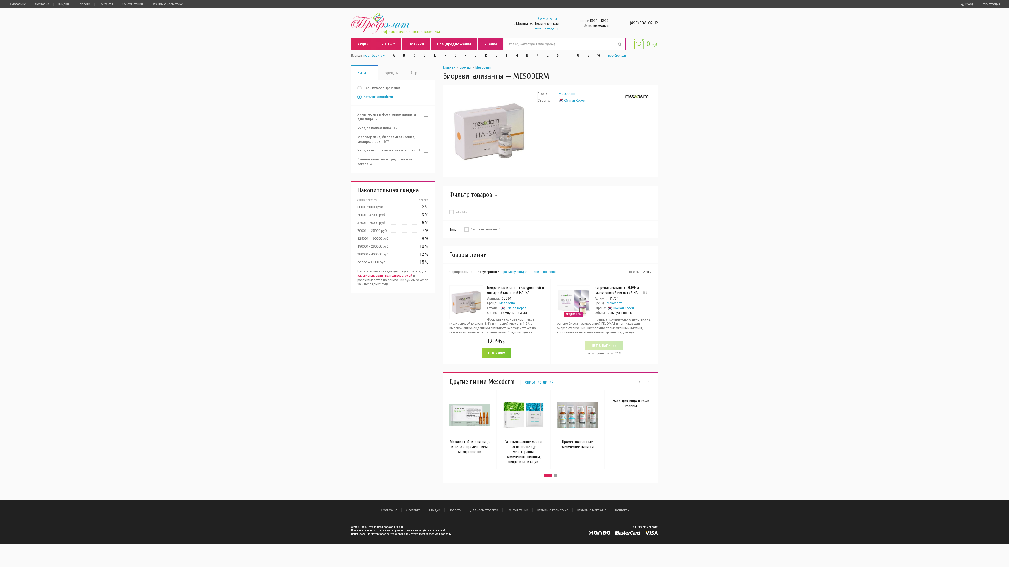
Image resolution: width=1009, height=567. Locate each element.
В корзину (496, 353)
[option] (489, 131)
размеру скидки (515, 272)
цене (535, 272)
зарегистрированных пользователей (384, 275)
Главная (449, 67)
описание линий (539, 382)
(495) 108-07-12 (644, 23)
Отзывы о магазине (591, 510)
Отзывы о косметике (167, 4)
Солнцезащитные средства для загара (384, 161)
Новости (84, 4)
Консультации (132, 4)
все (617, 55)
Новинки (416, 44)
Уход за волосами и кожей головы (388, 150)
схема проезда (543, 28)
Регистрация (991, 4)
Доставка (42, 4)
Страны (417, 73)
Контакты (106, 4)
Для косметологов (484, 510)
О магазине (17, 4)
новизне (549, 272)
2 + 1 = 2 (388, 44)
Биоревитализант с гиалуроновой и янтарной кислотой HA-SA (515, 290)
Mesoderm (483, 67)
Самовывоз (548, 18)
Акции (362, 44)
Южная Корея (575, 100)
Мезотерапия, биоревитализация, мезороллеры (386, 139)
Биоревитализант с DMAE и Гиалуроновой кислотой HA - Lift (621, 290)
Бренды (391, 73)
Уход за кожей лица (377, 128)
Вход (969, 4)
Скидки (63, 4)
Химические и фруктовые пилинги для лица (386, 116)
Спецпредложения (454, 44)
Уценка (490, 44)
